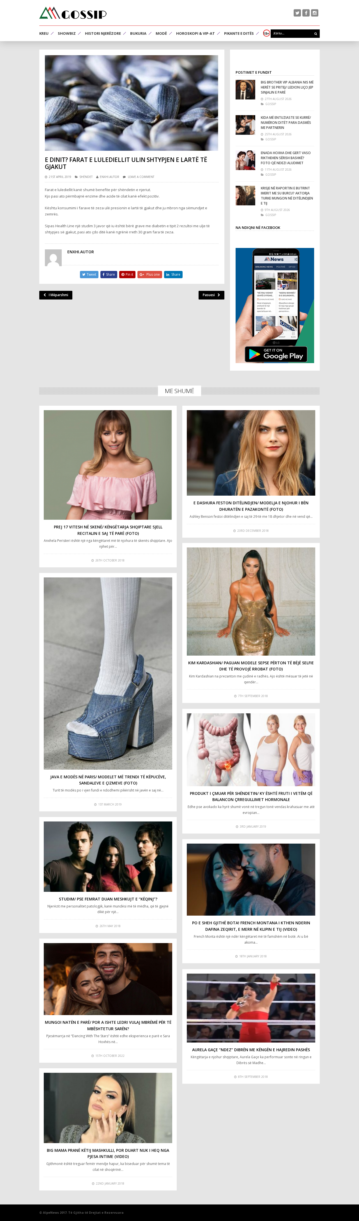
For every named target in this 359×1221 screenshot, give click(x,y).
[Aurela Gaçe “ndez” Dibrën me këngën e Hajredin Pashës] (251, 1008)
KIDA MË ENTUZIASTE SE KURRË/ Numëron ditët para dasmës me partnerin (286, 122)
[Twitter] (297, 13)
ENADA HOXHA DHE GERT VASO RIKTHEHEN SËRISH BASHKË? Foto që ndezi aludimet (286, 157)
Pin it (129, 274)
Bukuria (138, 33)
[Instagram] (314, 13)
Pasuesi (209, 295)
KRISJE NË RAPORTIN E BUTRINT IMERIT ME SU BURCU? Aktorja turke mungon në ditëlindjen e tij (287, 196)
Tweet (91, 274)
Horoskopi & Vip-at (195, 33)
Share (110, 274)
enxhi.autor (109, 177)
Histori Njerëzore (103, 33)
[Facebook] (306, 13)
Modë (161, 33)
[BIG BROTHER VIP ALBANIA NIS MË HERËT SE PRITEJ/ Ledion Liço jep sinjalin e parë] (245, 89)
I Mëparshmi (58, 295)
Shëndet (86, 177)
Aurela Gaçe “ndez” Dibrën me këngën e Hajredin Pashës (251, 1049)
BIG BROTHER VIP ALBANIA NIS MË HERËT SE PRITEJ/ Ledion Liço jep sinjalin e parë (287, 87)
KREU (44, 33)
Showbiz (67, 33)
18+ (266, 33)
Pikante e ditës (239, 33)
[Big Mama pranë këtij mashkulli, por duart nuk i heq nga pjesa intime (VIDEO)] (108, 1108)
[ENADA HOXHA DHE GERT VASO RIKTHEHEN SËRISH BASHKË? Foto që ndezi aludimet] (245, 160)
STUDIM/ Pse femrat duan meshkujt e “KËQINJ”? (108, 899)
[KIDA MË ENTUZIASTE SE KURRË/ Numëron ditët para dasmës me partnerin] (245, 125)
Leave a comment (141, 177)
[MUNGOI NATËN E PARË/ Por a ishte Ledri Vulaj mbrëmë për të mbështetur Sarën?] (108, 979)
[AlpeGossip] (73, 13)
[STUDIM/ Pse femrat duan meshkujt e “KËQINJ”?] (108, 856)
